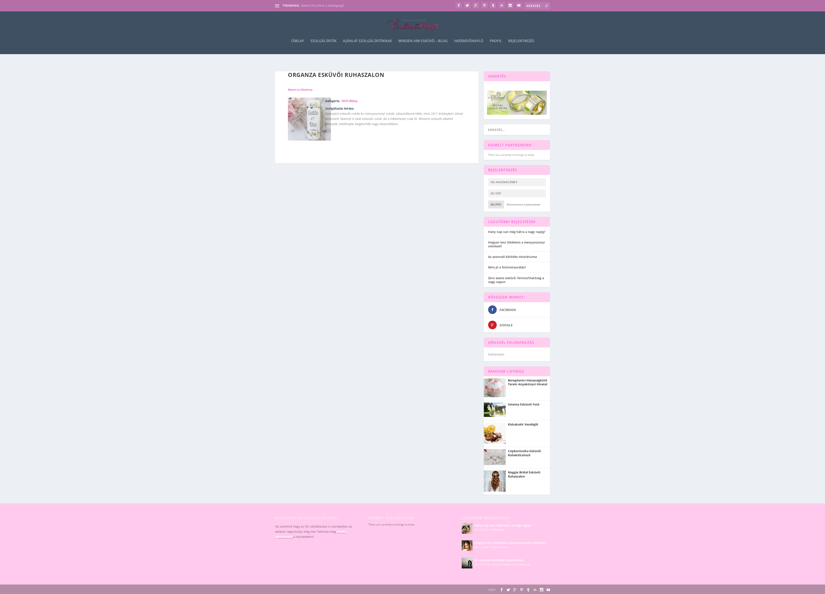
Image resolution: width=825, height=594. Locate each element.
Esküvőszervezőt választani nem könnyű (329, 5)
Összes (496, 564)
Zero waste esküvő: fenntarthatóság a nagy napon (516, 280)
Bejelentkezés (521, 41)
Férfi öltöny (350, 101)
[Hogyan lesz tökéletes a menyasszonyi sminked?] (467, 545)
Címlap (297, 41)
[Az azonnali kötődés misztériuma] (467, 563)
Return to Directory (300, 90)
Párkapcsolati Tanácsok (516, 564)
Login (492, 589)
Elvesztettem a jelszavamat (523, 204)
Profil (496, 41)
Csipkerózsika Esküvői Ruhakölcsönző (524, 453)
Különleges (498, 529)
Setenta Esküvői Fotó (523, 404)
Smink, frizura (499, 547)
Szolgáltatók (323, 41)
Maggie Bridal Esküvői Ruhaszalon (524, 474)
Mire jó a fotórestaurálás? (507, 267)
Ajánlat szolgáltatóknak (367, 41)
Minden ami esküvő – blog (423, 41)
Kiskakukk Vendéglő (523, 424)
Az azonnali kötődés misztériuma (512, 257)
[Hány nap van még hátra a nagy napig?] (467, 528)
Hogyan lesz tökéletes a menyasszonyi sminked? (516, 244)
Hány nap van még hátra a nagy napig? (516, 232)
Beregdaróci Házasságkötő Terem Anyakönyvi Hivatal (527, 382)
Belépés (496, 204)
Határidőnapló (468, 41)
